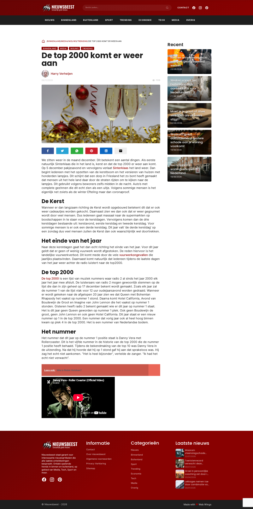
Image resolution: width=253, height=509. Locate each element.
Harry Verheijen (62, 73)
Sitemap (90, 468)
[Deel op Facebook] (48, 151)
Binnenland (68, 20)
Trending (126, 20)
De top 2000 (50, 278)
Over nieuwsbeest (96, 454)
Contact (183, 7)
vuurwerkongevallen (133, 255)
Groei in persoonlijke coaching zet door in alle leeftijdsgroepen (196, 474)
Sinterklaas (120, 168)
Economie (145, 20)
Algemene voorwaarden (99, 458)
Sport (109, 20)
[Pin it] (91, 151)
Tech (161, 20)
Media (176, 20)
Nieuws (49, 20)
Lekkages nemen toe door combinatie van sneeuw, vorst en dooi (197, 484)
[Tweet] (62, 151)
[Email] (120, 151)
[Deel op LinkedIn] (106, 151)
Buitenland (90, 20)
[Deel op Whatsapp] (77, 151)
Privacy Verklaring (96, 463)
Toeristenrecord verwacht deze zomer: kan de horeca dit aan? (197, 465)
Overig (190, 20)
